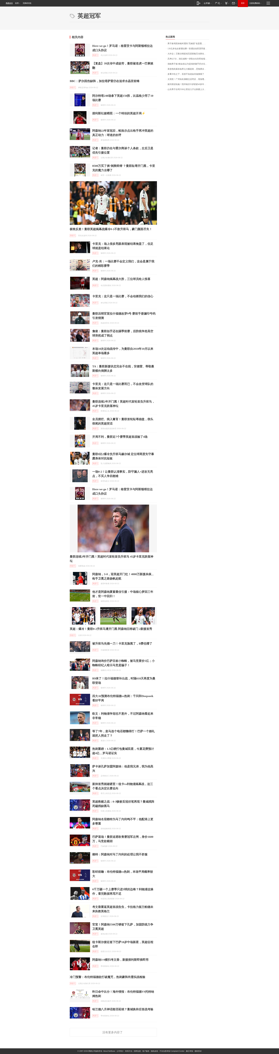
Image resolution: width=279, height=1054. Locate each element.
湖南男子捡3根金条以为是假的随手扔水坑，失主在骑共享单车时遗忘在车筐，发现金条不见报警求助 (188, 64)
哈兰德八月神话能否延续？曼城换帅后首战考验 (122, 1009)
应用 (17, 3)
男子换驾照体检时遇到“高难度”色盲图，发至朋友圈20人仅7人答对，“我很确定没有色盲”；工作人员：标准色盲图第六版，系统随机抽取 (188, 43)
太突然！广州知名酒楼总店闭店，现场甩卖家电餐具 (188, 79)
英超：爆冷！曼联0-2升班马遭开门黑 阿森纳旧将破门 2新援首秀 (111, 628)
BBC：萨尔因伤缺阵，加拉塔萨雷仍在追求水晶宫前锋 (105, 81)
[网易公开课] (207, 3)
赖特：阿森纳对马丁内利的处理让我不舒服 (119, 854)
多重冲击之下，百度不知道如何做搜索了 (186, 74)
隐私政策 (154, 1051)
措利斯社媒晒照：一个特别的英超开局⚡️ (118, 113)
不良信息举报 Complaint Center (172, 1051)
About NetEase (109, 1051)
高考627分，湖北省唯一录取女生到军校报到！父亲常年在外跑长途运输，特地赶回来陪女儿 (188, 59)
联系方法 (128, 1051)
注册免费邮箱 (254, 3)
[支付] (226, 3)
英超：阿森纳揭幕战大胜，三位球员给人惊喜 (121, 279)
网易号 (95, 55)
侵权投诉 (198, 1051)
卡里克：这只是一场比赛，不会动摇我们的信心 (122, 296)
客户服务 (145, 1051)
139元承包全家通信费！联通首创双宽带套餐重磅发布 (188, 49)
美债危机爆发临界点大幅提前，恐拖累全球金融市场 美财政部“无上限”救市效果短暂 (188, 69)
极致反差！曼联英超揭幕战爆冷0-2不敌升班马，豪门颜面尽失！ (111, 229)
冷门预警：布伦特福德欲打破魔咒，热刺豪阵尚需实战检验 (107, 977)
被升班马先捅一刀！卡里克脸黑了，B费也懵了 (122, 643)
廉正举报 (189, 1051)
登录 (243, 3)
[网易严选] (218, 3)
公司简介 (120, 1051)
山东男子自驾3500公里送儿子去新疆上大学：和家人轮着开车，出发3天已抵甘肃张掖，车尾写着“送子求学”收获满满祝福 (188, 89)
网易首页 (9, 3)
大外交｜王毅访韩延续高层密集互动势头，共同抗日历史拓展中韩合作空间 (188, 54)
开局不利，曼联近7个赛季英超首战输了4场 (119, 436)
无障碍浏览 (27, 3)
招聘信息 (137, 1051)
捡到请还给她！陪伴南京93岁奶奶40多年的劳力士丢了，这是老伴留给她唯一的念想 (188, 84)
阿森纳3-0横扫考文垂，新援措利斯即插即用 (120, 959)
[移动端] (198, 3)
